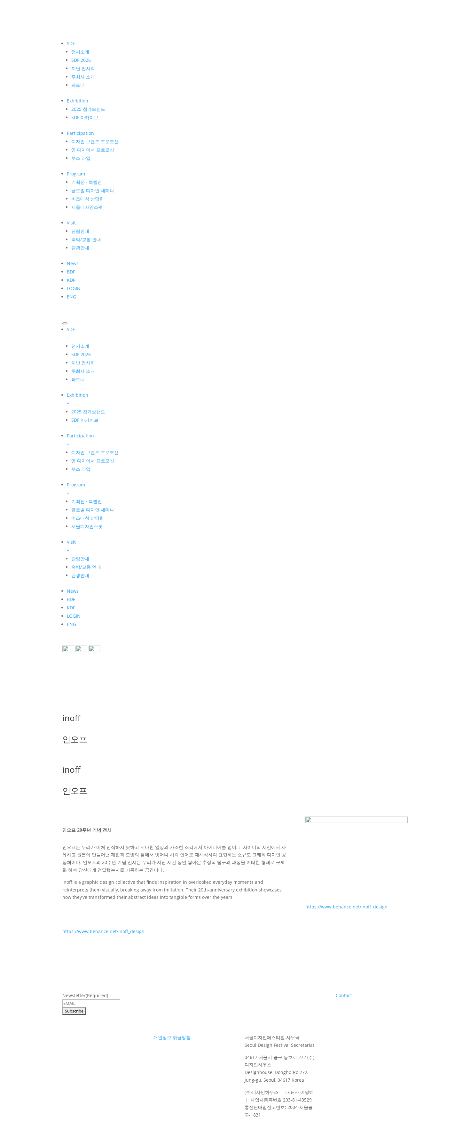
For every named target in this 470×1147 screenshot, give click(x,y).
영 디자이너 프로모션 (92, 150)
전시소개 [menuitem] (80, 346)
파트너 (78, 85)
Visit (71, 223)
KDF (71, 280)
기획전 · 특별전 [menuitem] (86, 501)
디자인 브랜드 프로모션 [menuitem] (95, 452)
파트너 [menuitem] (78, 379)
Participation (80, 133)
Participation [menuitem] (80, 440)
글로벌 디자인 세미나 (92, 190)
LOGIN (74, 288)
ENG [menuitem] (71, 624)
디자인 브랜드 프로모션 (95, 141)
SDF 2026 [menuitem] (81, 354)
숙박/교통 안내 (86, 239)
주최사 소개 (83, 77)
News (73, 263)
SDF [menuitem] (71, 333)
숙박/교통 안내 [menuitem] (86, 567)
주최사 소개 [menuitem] (83, 371)
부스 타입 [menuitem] (80, 469)
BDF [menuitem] (71, 599)
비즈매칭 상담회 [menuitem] (87, 518)
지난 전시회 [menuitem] (83, 363)
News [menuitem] (73, 591)
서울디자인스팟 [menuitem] (87, 526)
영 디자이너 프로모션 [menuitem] (92, 461)
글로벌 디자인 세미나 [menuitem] (92, 510)
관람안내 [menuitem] (80, 559)
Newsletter (85, 995)
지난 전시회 (83, 68)
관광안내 (80, 248)
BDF (71, 272)
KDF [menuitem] (71, 608)
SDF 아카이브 (84, 117)
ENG (71, 297)
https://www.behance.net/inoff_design (103, 931)
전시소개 (80, 52)
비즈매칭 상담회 (87, 199)
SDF (71, 43)
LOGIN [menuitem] (74, 616)
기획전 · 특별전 (86, 182)
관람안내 (80, 231)
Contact (344, 995)
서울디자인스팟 (87, 207)
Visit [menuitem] (71, 546)
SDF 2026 (81, 60)
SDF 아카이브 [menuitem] (84, 420)
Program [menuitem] (76, 489)
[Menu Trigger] (64, 323)
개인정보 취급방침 (172, 1037)
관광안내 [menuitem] (80, 575)
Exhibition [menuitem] (77, 399)
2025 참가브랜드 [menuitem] (88, 412)
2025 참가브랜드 (88, 109)
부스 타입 (80, 158)
